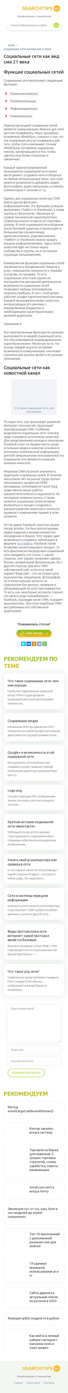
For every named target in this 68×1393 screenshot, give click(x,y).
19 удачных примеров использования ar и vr (44, 1269)
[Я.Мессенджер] (23, 644)
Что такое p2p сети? (23, 971)
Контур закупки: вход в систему (41, 1130)
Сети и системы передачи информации (28, 898)
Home (11, 45)
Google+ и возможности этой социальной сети (31, 755)
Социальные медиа (23, 721)
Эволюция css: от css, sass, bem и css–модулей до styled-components (33, 1213)
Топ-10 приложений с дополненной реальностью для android (44, 1240)
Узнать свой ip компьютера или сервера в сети (32, 862)
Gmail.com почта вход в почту (41, 1189)
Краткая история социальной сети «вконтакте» (30, 824)
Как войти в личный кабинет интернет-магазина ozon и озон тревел (44, 1341)
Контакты (49, 1382)
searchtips (40, 8)
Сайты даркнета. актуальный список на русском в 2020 (43, 1297)
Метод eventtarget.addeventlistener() (30, 1109)
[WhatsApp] (44, 644)
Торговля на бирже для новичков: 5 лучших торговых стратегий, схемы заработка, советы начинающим (44, 1160)
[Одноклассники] (34, 644)
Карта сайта (33, 1382)
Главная (18, 1382)
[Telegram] (39, 644)
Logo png (15, 790)
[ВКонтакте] (28, 644)
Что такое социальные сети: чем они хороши (34, 410)
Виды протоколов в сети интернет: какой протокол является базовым (28, 935)
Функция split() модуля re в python (33, 1318)
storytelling (24, 543)
